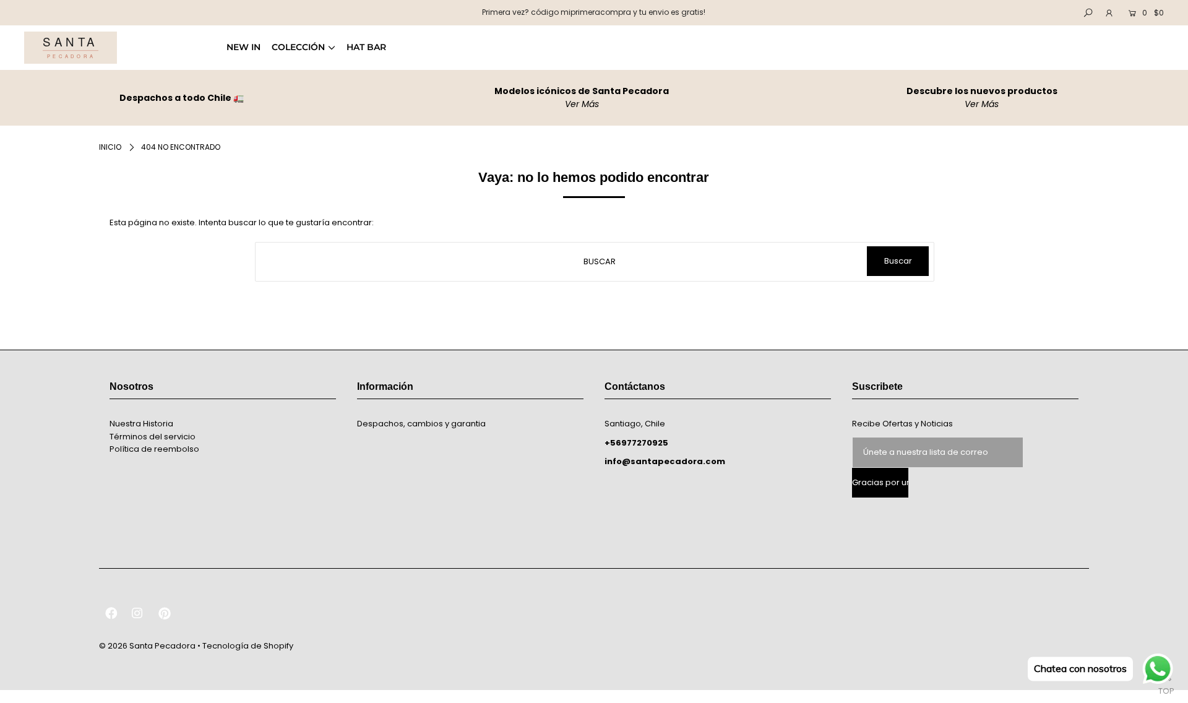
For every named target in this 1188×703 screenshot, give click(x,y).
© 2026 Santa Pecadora (147, 646)
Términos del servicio (153, 436)
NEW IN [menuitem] (243, 47)
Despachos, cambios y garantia (421, 423)
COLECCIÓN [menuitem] (298, 47)
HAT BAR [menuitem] (366, 47)
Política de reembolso (154, 449)
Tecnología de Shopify (247, 646)
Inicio (110, 147)
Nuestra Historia (141, 423)
